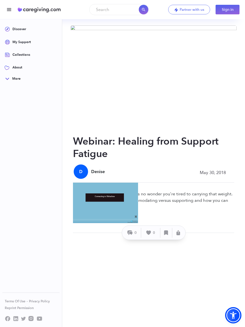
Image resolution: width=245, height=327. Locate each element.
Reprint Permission (19, 308)
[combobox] (119, 9)
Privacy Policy (39, 301)
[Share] (178, 233)
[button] (233, 315)
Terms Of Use (15, 301)
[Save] (166, 233)
